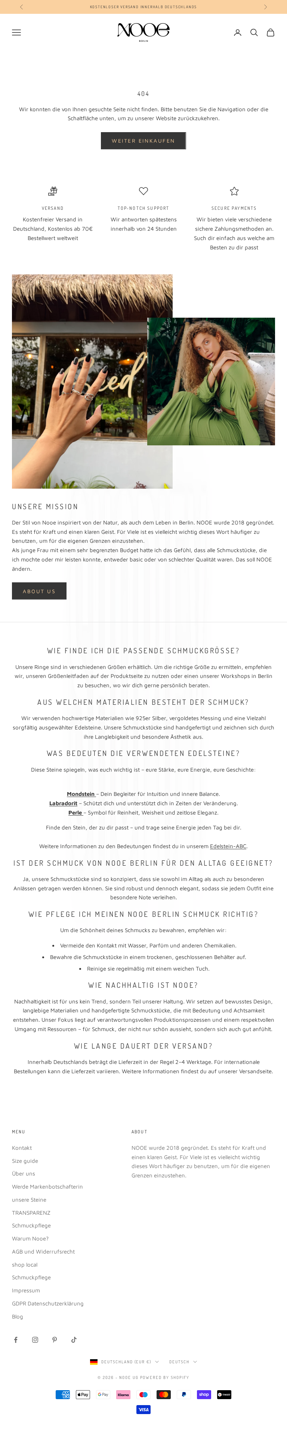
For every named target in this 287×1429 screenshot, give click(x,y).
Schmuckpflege (31, 1225)
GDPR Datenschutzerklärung (48, 1303)
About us (39, 591)
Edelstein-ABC (228, 846)
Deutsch (179, 1361)
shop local (24, 1264)
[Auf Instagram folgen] (35, 1340)
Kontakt (22, 1148)
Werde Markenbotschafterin (47, 1186)
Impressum (26, 1290)
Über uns (23, 1173)
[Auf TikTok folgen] (74, 1340)
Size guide (25, 1161)
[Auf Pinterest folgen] (54, 1340)
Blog (17, 1316)
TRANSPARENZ (31, 1212)
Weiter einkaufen (143, 140)
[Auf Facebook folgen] (15, 1340)
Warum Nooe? (30, 1238)
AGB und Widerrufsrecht (43, 1251)
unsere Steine (29, 1199)
